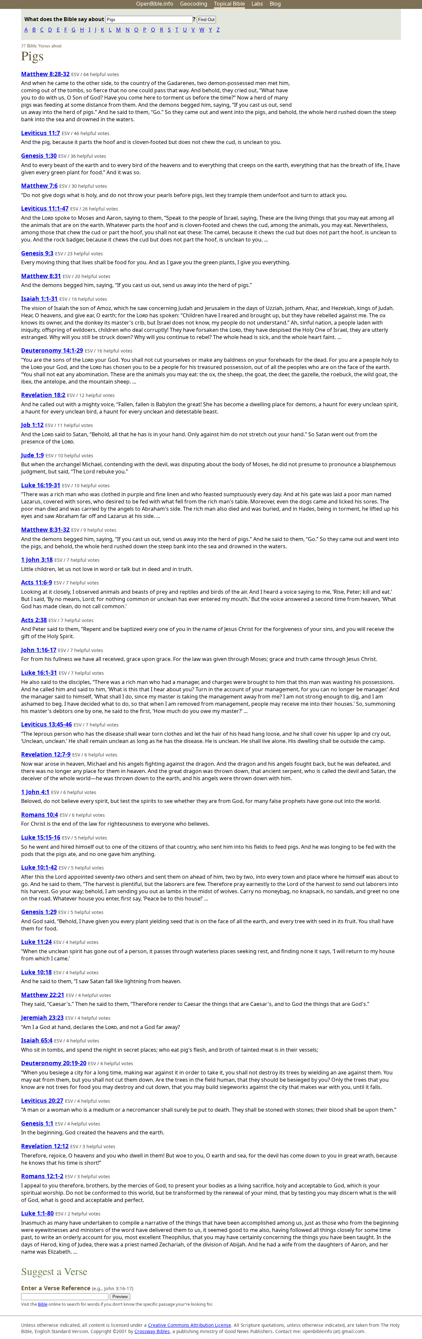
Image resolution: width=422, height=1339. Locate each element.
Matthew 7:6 (39, 185)
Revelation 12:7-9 (46, 754)
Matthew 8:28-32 (45, 74)
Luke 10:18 (36, 972)
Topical (229, 3)
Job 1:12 (32, 425)
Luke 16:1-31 (39, 672)
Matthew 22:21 (42, 995)
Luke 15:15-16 (40, 837)
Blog (275, 3)
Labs (257, 3)
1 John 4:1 (35, 792)
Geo (193, 3)
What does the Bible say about (65, 19)
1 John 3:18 (37, 559)
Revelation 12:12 (45, 1146)
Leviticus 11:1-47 (45, 208)
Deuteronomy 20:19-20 (53, 1063)
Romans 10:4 (39, 814)
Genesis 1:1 (37, 1123)
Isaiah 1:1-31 (39, 298)
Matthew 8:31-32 (45, 529)
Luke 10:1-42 (39, 867)
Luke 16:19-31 (40, 485)
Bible (42, 1304)
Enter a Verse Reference (77, 1288)
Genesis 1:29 (39, 912)
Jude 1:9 (32, 455)
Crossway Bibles (152, 1331)
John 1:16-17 (38, 650)
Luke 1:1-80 (37, 1213)
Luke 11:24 (36, 942)
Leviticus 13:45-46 (46, 724)
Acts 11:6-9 (36, 582)
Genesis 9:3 (37, 253)
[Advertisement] (355, 60)
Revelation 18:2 (43, 395)
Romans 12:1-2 (42, 1176)
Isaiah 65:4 (36, 1040)
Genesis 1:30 (39, 155)
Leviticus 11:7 (40, 133)
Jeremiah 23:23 (42, 1017)
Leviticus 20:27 (42, 1100)
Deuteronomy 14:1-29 (52, 350)
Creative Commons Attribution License (189, 1325)
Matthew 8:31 (41, 276)
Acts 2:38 (34, 620)
